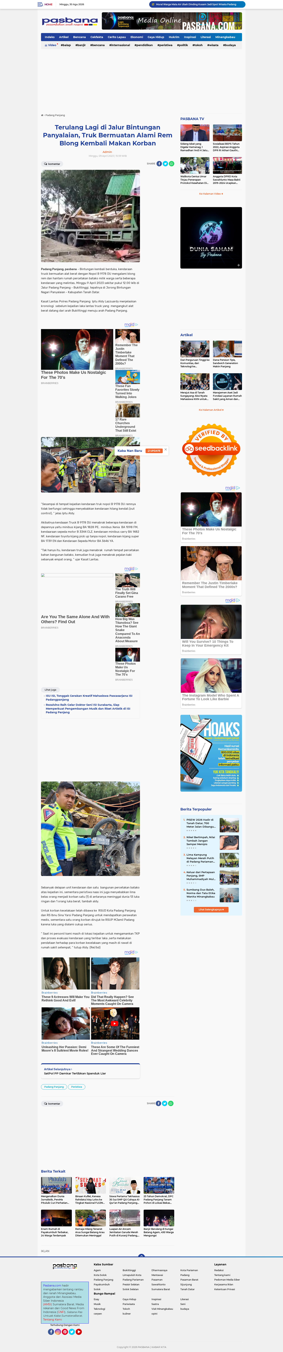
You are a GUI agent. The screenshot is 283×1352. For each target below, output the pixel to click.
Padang (184, 1275)
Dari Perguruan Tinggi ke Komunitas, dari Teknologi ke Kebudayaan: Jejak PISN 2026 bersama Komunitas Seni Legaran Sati (194, 363)
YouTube (81, 1336)
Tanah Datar (187, 1289)
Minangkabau (225, 37)
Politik (183, 45)
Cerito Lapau (117, 37)
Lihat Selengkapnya (210, 909)
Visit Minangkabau (162, 1308)
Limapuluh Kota (132, 1275)
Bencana (79, 37)
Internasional (120, 45)
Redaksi (219, 1270)
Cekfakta (96, 37)
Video (52, 45)
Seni (182, 1304)
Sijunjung (186, 1284)
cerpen (98, 1313)
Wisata (214, 45)
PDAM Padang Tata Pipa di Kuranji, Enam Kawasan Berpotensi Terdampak (199, 4)
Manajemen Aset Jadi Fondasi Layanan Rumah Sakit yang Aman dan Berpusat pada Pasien (227, 396)
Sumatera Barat (161, 1289)
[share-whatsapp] (171, 163)
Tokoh (198, 45)
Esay (96, 1299)
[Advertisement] (141, 79)
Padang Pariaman (133, 1279)
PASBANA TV (192, 119)
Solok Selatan (131, 1289)
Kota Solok (100, 1275)
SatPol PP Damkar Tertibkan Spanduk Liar (75, 1073)
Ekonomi (137, 37)
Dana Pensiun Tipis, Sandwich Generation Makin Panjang (225, 363)
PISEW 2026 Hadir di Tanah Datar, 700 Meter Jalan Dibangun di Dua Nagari (201, 823)
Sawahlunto (159, 1284)
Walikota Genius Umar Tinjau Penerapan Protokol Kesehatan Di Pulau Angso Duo (193, 180)
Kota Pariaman (189, 1270)
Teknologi (99, 1308)
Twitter (73, 1336)
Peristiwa (165, 45)
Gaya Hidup (156, 37)
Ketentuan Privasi (224, 1289)
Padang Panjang (54, 1086)
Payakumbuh (102, 1284)
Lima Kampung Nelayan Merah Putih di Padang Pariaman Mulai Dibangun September (200, 858)
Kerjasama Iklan (223, 1284)
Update (155, 450)
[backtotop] (141, 1257)
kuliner (127, 1313)
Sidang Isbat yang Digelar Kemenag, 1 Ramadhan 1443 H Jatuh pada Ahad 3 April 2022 (194, 147)
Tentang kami (222, 1275)
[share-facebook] (159, 163)
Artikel (64, 37)
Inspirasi (190, 37)
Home (48, 4)
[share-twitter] (165, 163)
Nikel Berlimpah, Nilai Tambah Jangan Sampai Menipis (201, 841)
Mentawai (157, 1275)
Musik (97, 1304)
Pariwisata (129, 1304)
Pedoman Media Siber (227, 1279)
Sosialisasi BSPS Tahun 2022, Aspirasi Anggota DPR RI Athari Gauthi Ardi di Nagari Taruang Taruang (226, 147)
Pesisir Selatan (131, 1284)
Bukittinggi (129, 1270)
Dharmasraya (159, 1270)
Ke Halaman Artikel (210, 409)
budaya (230, 45)
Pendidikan (144, 45)
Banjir (81, 45)
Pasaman (157, 1279)
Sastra (155, 1304)
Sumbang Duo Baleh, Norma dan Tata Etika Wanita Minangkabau (201, 893)
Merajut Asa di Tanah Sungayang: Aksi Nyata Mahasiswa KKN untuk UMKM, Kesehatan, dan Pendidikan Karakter (193, 396)
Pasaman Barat (189, 1279)
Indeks (49, 37)
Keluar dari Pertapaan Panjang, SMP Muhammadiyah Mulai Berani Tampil (201, 876)
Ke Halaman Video (210, 193)
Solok (97, 1289)
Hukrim (174, 37)
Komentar (54, 164)
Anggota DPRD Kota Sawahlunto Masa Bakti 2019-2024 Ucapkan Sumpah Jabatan (226, 180)
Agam (97, 1270)
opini (154, 1313)
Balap (67, 45)
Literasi (206, 37)
